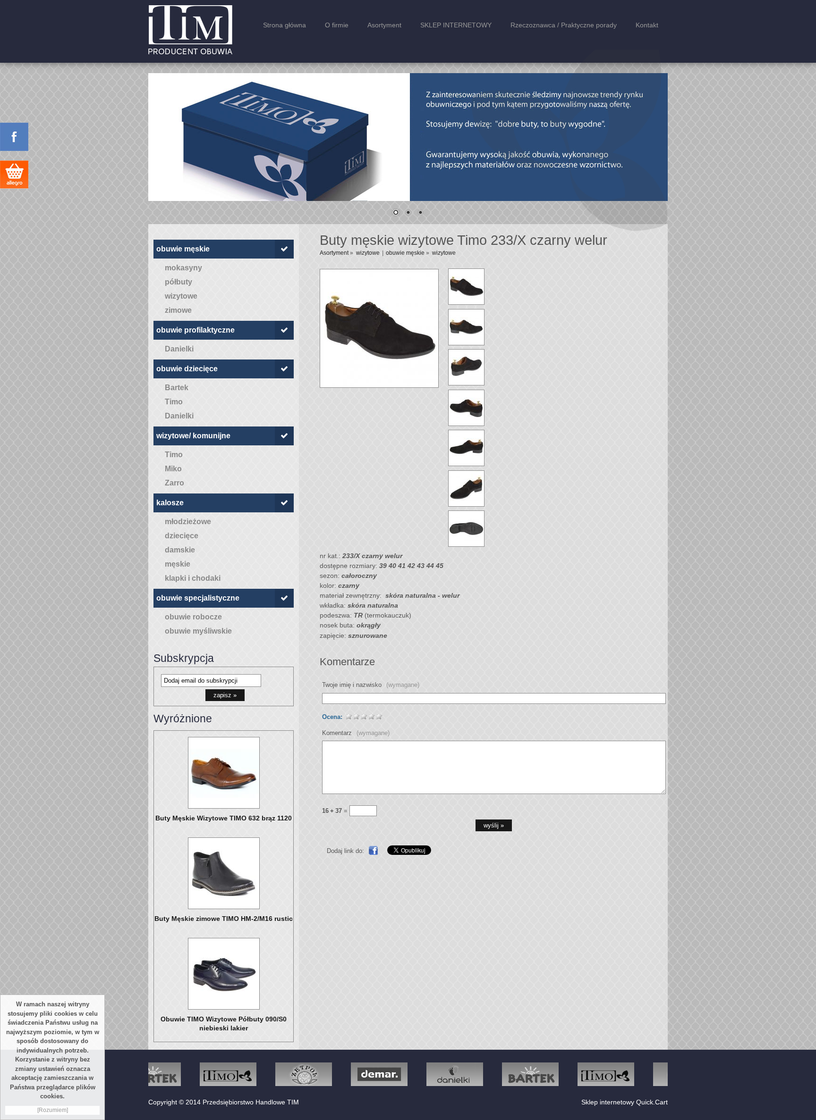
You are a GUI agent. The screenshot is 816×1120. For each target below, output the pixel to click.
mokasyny (183, 268)
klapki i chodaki (193, 578)
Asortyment (384, 25)
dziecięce (181, 536)
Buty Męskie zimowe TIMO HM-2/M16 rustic (223, 918)
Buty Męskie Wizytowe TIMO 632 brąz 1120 (223, 818)
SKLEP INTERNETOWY (456, 25)
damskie (180, 550)
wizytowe (181, 296)
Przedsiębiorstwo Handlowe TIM (251, 1102)
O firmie (336, 25)
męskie (177, 564)
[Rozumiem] (52, 1110)
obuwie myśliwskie (198, 631)
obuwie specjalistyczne (197, 598)
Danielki (179, 349)
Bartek (176, 388)
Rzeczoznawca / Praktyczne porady (563, 25)
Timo (174, 402)
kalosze (170, 503)
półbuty (178, 282)
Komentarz (356, 732)
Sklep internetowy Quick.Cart (624, 1102)
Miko (173, 469)
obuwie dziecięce (187, 369)
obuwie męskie (183, 249)
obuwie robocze (193, 617)
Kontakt (647, 25)
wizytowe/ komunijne (193, 436)
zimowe (178, 310)
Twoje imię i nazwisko (370, 684)
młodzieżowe (188, 522)
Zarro (174, 483)
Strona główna (284, 25)
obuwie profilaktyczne (195, 330)
